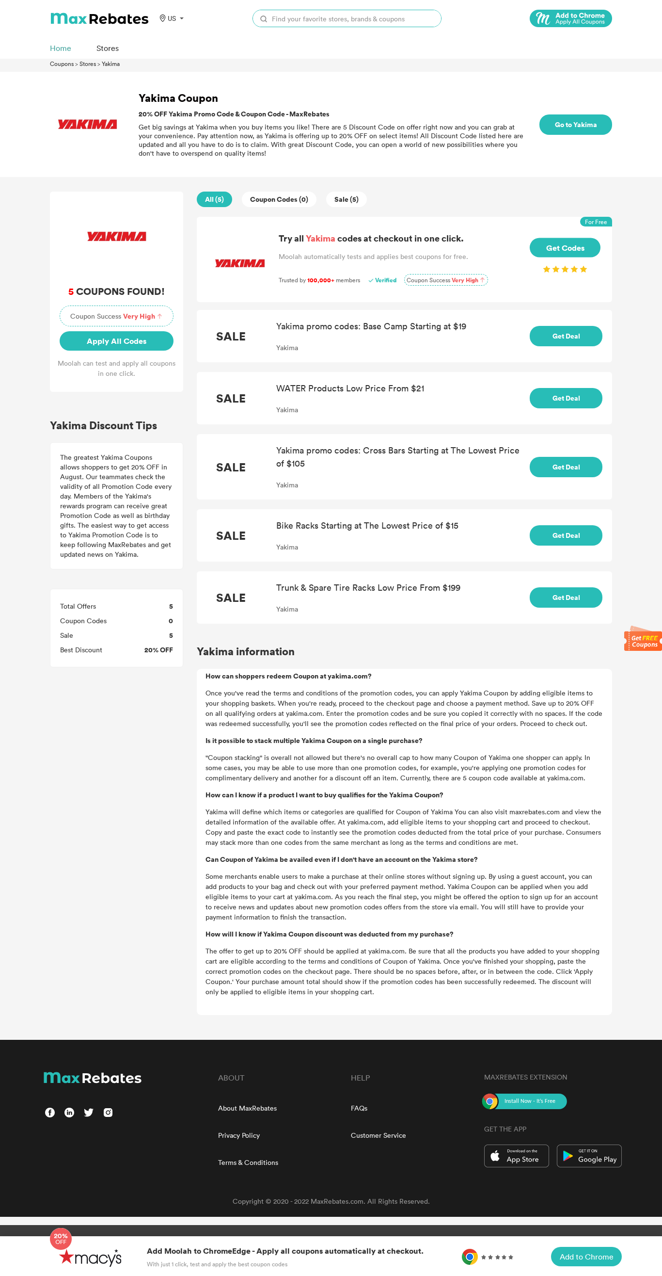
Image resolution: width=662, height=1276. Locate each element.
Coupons (62, 63)
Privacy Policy (239, 1135)
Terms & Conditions (248, 1162)
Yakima (111, 63)
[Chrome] (571, 18)
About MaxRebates (247, 1108)
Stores (87, 63)
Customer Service (378, 1135)
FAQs (359, 1108)
